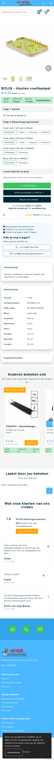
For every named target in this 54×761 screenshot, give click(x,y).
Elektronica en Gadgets (12, 731)
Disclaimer (6, 710)
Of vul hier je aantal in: (14, 115)
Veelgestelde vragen (11, 682)
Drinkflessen (7, 723)
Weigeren (27, 752)
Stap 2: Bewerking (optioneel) (21, 122)
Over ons (5, 686)
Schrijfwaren (7, 727)
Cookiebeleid (7, 707)
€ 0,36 (12, 442)
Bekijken (31, 443)
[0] (38, 12)
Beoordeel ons (25, 531)
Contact (5, 679)
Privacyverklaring (9, 703)
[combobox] (15, 12)
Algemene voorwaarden (12, 699)
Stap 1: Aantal (11, 109)
